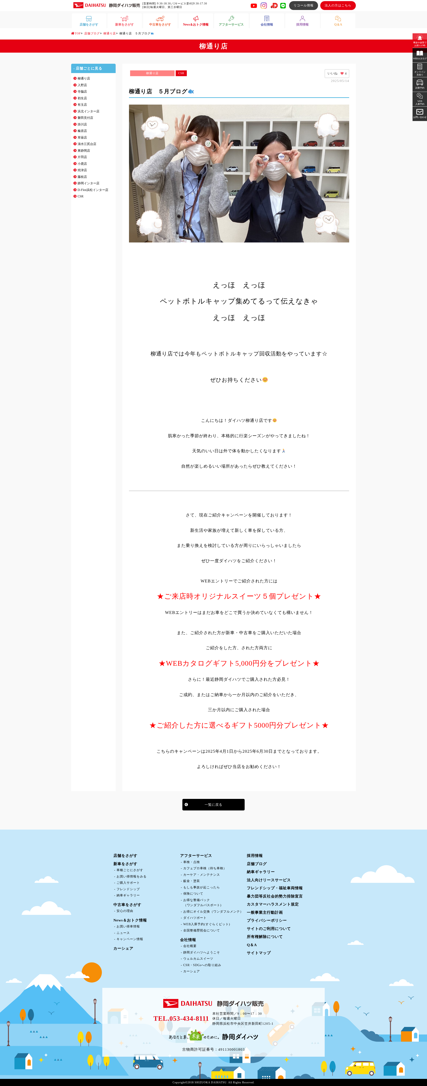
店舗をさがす (125, 856)
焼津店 (82, 170)
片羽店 (82, 157)
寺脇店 (82, 91)
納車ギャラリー (128, 895)
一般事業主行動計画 (265, 912)
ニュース (123, 933)
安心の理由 (125, 911)
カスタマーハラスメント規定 (273, 904)
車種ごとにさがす (130, 870)
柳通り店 (84, 78)
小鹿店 (82, 163)
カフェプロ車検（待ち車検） (205, 868)
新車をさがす (125, 864)
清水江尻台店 (87, 144)
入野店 (82, 85)
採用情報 (255, 856)
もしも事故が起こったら (201, 887)
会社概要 (190, 946)
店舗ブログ (257, 864)
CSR (80, 196)
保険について (193, 893)
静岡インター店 (88, 183)
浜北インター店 (88, 111)
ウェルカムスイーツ (198, 958)
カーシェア (123, 948)
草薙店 (82, 137)
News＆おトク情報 (130, 920)
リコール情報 (304, 5)
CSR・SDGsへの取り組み (202, 965)
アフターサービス (196, 856)
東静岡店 (84, 150)
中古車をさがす (127, 905)
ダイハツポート (195, 917)
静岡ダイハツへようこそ (201, 952)
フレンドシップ (128, 889)
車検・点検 (191, 862)
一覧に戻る (213, 804)
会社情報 (188, 940)
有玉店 (82, 104)
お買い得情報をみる (132, 876)
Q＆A (252, 945)
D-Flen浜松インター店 (93, 190)
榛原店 (82, 131)
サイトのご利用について (269, 929)
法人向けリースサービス (269, 880)
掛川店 (82, 124)
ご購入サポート (128, 882)
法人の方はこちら (338, 5)
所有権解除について (265, 937)
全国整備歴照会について (201, 930)
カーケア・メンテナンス (201, 874)
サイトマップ (259, 953)
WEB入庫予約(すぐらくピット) (206, 924)
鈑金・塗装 (191, 881)
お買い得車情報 (128, 926)
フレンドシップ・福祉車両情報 (275, 888)
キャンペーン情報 (130, 939)
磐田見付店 (85, 117)
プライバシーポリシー (267, 920)
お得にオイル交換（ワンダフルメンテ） (213, 911)
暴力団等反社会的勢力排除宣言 (275, 896)
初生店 (82, 98)
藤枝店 (82, 177)
